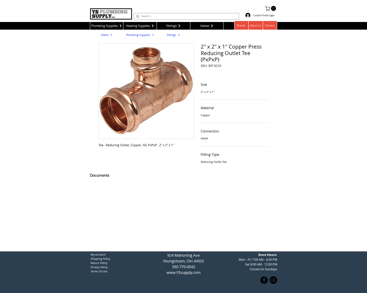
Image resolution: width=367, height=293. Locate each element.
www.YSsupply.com (183, 272)
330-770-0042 (183, 266)
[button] (271, 8)
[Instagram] (273, 280)
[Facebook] (264, 280)
